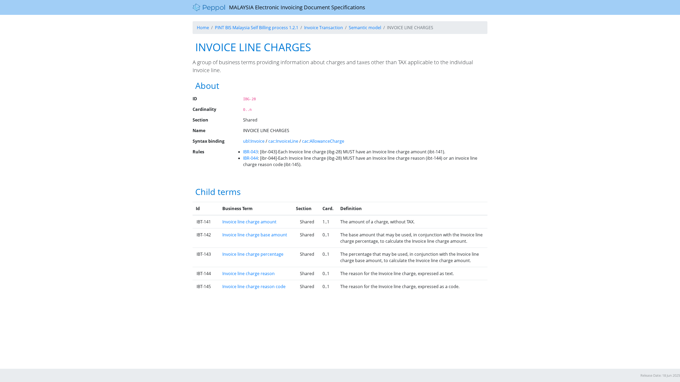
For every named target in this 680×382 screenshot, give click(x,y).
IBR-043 (250, 152)
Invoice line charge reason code (254, 286)
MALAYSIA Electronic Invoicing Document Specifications (295, 7)
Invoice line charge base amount (254, 235)
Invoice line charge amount (249, 222)
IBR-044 (250, 158)
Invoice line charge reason (248, 273)
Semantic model (365, 28)
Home (203, 28)
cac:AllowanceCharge (323, 141)
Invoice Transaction (323, 28)
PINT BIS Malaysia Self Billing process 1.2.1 (256, 28)
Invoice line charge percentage (252, 254)
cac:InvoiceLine (283, 141)
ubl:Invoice (254, 141)
